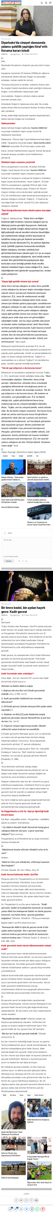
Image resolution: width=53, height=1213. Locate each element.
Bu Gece (13, 1095)
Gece (21, 1095)
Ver (37, 456)
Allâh (4, 1095)
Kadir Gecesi (39, 1095)
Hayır (29, 1095)
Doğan (21, 456)
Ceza (13, 456)
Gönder (9, 561)
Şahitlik (29, 456)
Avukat (5, 456)
